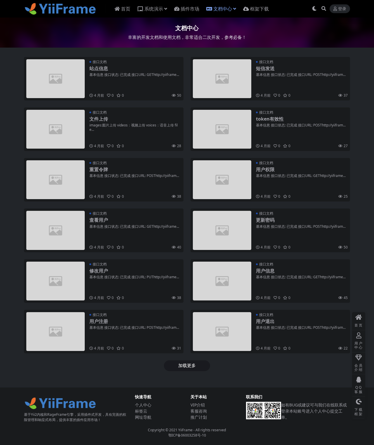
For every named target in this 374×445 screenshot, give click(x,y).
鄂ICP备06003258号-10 (187, 435)
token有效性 (270, 119)
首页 (125, 9)
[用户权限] (222, 179)
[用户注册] (55, 331)
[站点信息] (55, 78)
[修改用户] (55, 281)
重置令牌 (98, 169)
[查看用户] (55, 230)
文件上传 (98, 119)
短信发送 (265, 68)
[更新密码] (222, 230)
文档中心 (222, 9)
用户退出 (265, 321)
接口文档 (100, 61)
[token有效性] (222, 129)
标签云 (141, 411)
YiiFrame (185, 429)
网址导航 (143, 417)
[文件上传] (55, 129)
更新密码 (265, 220)
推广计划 (199, 417)
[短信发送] (222, 78)
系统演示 (153, 9)
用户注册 (98, 321)
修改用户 (98, 270)
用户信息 (265, 270)
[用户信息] (222, 281)
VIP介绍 (198, 405)
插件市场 (190, 9)
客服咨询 (199, 411)
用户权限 (265, 169)
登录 (342, 9)
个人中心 (143, 405)
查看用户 (98, 220)
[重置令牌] (55, 179)
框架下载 (259, 9)
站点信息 (98, 68)
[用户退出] (222, 331)
